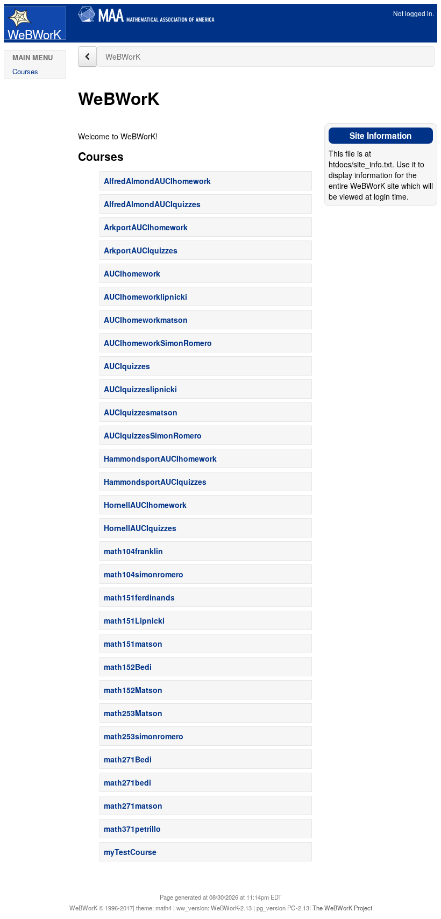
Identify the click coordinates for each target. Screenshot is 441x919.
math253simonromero (143, 736)
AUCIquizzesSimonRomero (153, 435)
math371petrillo (132, 828)
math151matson (133, 643)
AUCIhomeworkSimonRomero (158, 342)
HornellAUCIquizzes (140, 527)
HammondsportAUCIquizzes (155, 481)
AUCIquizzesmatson (140, 412)
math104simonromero (143, 574)
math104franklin (133, 551)
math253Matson (133, 713)
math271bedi (127, 782)
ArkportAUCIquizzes (140, 250)
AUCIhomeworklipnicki (145, 296)
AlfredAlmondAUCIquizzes (152, 204)
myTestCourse (130, 851)
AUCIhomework (132, 273)
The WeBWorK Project (342, 907)
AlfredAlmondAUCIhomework (157, 180)
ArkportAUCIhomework (146, 227)
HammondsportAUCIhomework (160, 458)
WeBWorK (34, 32)
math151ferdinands (139, 597)
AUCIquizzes (127, 365)
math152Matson (133, 689)
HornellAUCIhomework (145, 504)
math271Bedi (128, 759)
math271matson (133, 805)
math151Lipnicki (134, 620)
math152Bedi (128, 666)
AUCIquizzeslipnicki (140, 389)
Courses (25, 71)
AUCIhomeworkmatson (146, 319)
